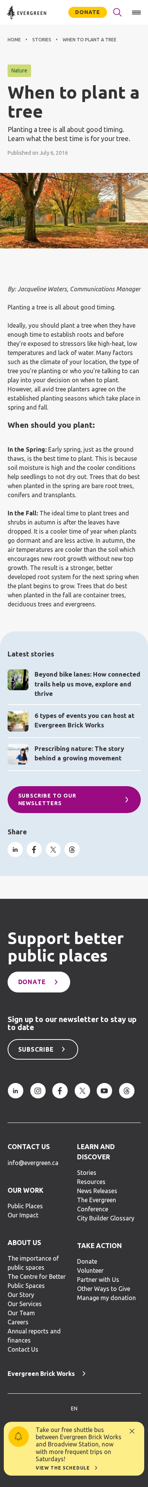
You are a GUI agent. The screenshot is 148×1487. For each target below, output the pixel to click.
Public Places (25, 1206)
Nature (19, 71)
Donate (87, 12)
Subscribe (36, 1049)
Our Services (25, 1303)
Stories (41, 39)
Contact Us (29, 1146)
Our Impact (23, 1215)
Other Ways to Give (103, 1288)
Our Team (21, 1313)
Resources (91, 1181)
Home (14, 39)
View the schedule (63, 1467)
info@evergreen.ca (33, 1162)
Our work (26, 1190)
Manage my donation (106, 1297)
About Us (24, 1242)
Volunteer (90, 1270)
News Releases (97, 1190)
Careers (18, 1322)
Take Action (99, 1245)
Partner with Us (98, 1279)
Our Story (21, 1294)
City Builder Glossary (105, 1218)
